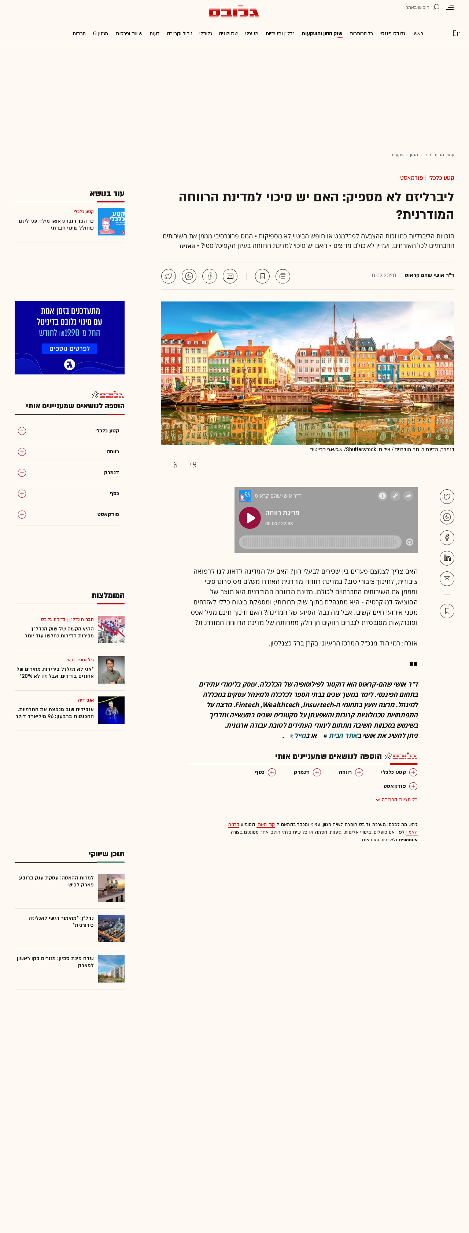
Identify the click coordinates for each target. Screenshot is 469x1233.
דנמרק (302, 772)
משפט (251, 33)
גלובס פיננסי (392, 33)
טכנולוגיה (228, 33)
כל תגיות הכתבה (400, 799)
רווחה (345, 772)
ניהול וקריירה (179, 33)
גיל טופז (85, 660)
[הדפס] (283, 276)
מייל (300, 735)
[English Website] (456, 33)
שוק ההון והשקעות (322, 33)
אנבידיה (86, 700)
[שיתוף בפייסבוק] (209, 276)
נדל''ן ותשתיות (280, 33)
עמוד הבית (444, 155)
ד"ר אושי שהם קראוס (429, 275)
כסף (260, 772)
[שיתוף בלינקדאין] (447, 558)
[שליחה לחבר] (230, 276)
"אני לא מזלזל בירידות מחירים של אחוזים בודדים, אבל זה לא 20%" (55, 673)
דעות (154, 33)
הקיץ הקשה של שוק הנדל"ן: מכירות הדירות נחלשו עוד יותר (59, 632)
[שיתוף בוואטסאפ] (189, 276)
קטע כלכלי (441, 178)
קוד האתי (265, 824)
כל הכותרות (361, 33)
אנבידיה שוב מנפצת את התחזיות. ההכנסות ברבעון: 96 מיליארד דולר (54, 713)
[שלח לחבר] (447, 578)
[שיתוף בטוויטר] (168, 276)
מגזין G (100, 33)
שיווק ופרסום (128, 33)
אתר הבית (343, 735)
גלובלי (205, 33)
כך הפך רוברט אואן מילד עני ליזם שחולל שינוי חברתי (56, 224)
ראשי (418, 33)
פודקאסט (395, 786)
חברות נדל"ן (81, 619)
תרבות (79, 33)
